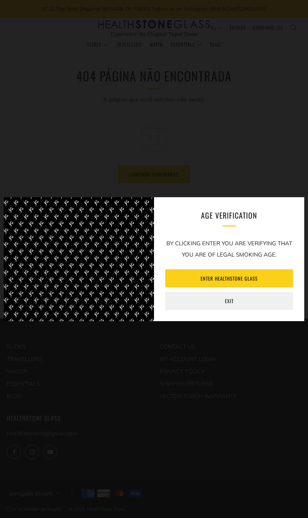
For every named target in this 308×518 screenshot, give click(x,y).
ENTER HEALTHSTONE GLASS (229, 278)
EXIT (229, 301)
